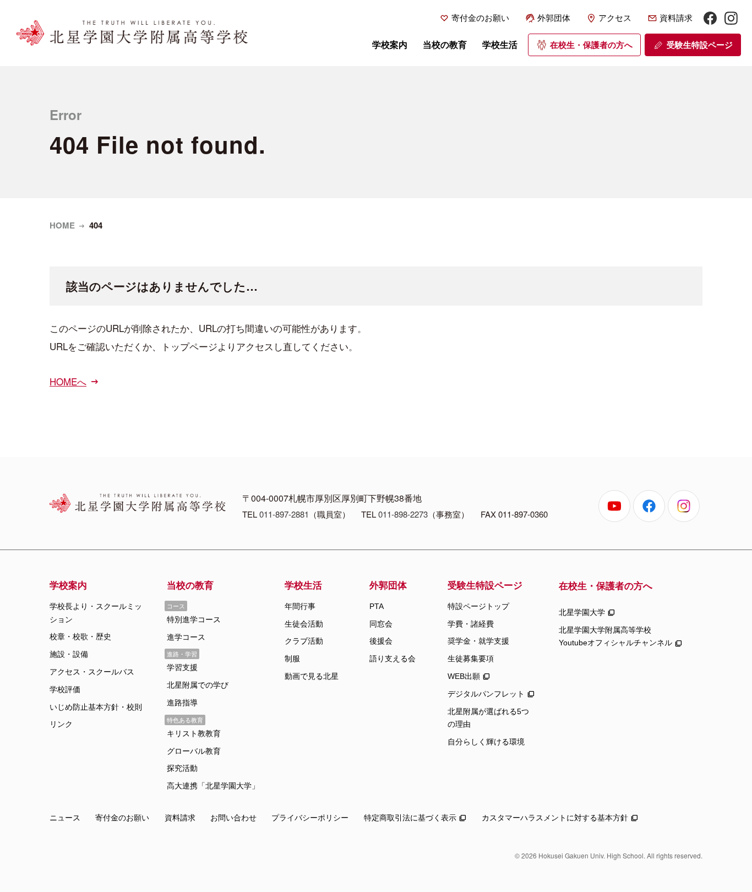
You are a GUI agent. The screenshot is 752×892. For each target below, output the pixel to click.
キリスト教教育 (194, 733)
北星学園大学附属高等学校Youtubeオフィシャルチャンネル (615, 637)
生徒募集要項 (471, 658)
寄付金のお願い (480, 18)
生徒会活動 (304, 623)
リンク (61, 724)
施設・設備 (69, 654)
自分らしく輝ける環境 (486, 741)
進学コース (186, 637)
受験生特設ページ (700, 45)
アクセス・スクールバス (92, 671)
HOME (62, 225)
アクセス (614, 18)
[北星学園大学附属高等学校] (132, 33)
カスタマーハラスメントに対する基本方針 (555, 817)
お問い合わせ (233, 817)
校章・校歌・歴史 (80, 636)
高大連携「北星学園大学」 (213, 785)
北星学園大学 (582, 612)
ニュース (65, 817)
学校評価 (65, 689)
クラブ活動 (304, 641)
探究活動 (182, 768)
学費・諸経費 (471, 623)
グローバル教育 (194, 751)
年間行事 (300, 606)
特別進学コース (194, 619)
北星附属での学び (197, 685)
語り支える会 (392, 658)
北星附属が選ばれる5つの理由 (488, 718)
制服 (292, 658)
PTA (376, 606)
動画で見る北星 (312, 676)
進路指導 (182, 702)
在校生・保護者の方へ (591, 45)
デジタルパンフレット (486, 693)
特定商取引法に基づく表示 (410, 817)
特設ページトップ (478, 606)
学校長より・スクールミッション (96, 613)
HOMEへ (68, 381)
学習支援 (182, 667)
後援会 (381, 641)
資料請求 (676, 18)
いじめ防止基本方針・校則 (96, 707)
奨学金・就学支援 (478, 641)
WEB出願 (464, 676)
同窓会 (381, 623)
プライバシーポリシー (309, 817)
